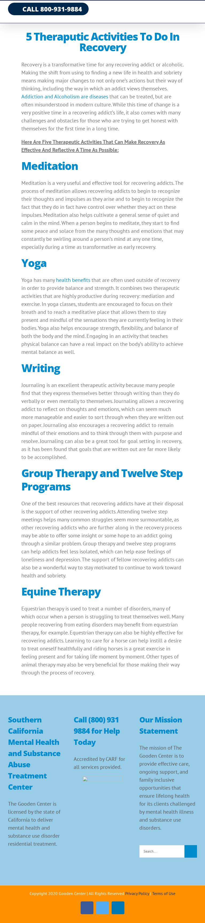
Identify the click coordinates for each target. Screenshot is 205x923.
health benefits (73, 280)
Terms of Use (163, 893)
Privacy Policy (137, 893)
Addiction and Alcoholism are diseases (64, 96)
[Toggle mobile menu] (195, 11)
